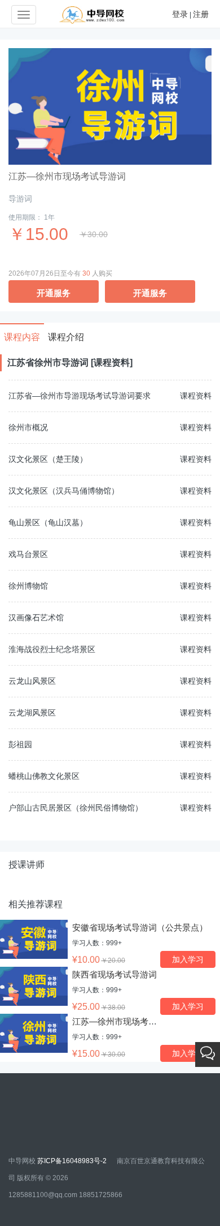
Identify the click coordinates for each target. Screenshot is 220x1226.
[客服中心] (207, 1054)
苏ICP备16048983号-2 (72, 1161)
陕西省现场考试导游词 (114, 974)
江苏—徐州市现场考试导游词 (127, 1021)
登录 (180, 14)
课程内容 (22, 337)
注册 (201, 14)
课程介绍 (66, 337)
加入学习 (188, 959)
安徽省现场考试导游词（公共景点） (140, 927)
